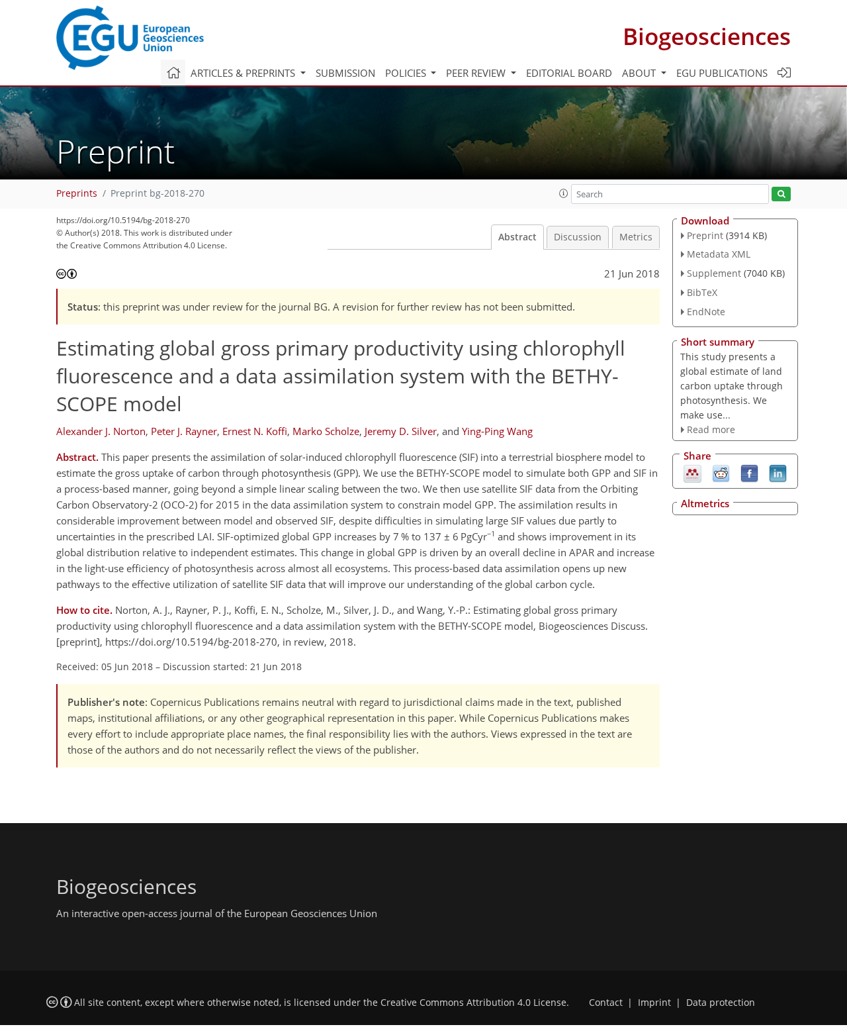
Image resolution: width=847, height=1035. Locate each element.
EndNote (706, 311)
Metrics (635, 237)
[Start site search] (781, 194)
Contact (606, 1003)
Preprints (76, 193)
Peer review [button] (477, 72)
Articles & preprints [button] (244, 72)
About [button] (640, 72)
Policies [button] (407, 72)
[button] (563, 193)
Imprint (654, 1003)
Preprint (705, 235)
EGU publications (722, 72)
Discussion (578, 237)
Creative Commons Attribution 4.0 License (473, 1003)
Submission (345, 72)
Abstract (517, 237)
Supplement (714, 273)
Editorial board (569, 72)
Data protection (720, 1003)
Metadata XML (718, 254)
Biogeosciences (707, 36)
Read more (711, 429)
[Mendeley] (692, 472)
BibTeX (702, 292)
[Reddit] (721, 472)
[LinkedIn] (778, 472)
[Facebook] (749, 472)
